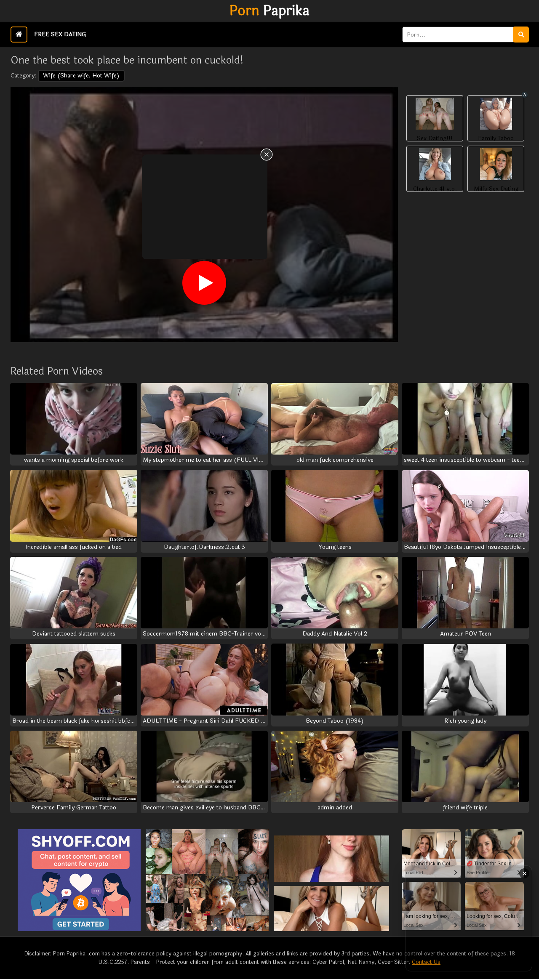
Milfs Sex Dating (496, 189)
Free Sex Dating (60, 34)
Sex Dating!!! (435, 138)
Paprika (269, 11)
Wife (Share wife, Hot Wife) (81, 75)
